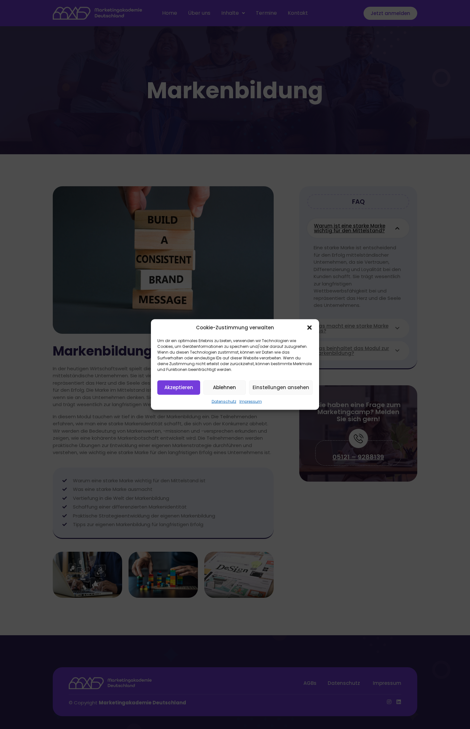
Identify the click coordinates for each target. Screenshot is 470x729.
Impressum (250, 401)
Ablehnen (224, 387)
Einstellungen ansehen (281, 387)
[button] (309, 327)
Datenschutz (224, 401)
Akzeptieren (178, 387)
